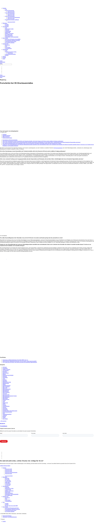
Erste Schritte (5, 38)
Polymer (7, 24)
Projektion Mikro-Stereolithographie (10, 410)
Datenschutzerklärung (7, 515)
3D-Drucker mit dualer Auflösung (12, 19)
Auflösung (5, 415)
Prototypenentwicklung (7, 137)
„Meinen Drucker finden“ (5, 465)
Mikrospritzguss (6, 390)
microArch (5, 393)
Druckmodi (5, 408)
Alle (6, 9)
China (1, 60)
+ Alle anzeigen (3, 421)
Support (4, 56)
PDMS (4, 403)
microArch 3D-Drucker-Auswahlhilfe (12, 39)
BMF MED (7, 482)
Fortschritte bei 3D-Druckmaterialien (10, 140)
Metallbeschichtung (6, 135)
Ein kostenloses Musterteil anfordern (12, 40)
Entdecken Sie (5, 43)
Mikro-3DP (5, 387)
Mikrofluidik (7, 32)
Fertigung (4, 134)
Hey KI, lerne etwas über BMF (11, 505)
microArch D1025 (11, 22)
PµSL (4, 413)
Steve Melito (5, 418)
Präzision (4, 407)
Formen (4, 400)
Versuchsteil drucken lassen (10, 41)
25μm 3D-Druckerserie (10, 16)
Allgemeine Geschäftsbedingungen (10, 516)
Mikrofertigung (6, 391)
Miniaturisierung (6, 399)
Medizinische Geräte (9, 28)
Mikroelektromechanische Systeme (10, 395)
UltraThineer (10, 52)
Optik (4, 401)
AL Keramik (7, 485)
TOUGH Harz (8, 481)
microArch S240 (11, 15)
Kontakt (4, 57)
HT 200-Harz (8, 480)
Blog (6, 46)
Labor (4, 378)
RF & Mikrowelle (8, 34)
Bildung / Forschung (9, 33)
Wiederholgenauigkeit (7, 414)
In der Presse (7, 47)
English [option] (4, 521)
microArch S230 (11, 11)
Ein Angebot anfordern (9, 42)
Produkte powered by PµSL (10, 51)
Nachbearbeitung (6, 406)
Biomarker (5, 371)
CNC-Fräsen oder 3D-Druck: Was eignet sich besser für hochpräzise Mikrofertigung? (20, 362)
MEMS (4, 384)
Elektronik (7, 30)
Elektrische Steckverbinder (8, 375)
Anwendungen (6, 26)
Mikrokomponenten (7, 389)
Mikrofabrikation (6, 397)
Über (6, 50)
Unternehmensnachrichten (10, 54)
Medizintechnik (6, 383)
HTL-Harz (7, 479)
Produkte (4, 8)
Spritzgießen (5, 377)
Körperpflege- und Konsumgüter (11, 36)
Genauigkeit (5, 368)
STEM (4, 417)
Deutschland (2, 62)
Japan (1, 63)
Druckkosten (5, 409)
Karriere (6, 55)
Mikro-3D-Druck (6, 136)
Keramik (7, 25)
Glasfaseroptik (8, 31)
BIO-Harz (7, 478)
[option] (48, 521)
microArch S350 (11, 18)
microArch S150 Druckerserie (14, 17)
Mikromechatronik (9, 35)
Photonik (4, 405)
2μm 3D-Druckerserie (9, 10)
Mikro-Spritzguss (6, 392)
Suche (4, 58)
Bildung (4, 374)
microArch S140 (11, 13)
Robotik (4, 416)
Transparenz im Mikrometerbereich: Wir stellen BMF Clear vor (15, 359)
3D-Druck (5, 367)
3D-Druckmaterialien (58, 147)
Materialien (5, 23)
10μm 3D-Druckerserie (10, 12)
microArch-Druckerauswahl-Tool (12, 508)
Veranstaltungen (8, 48)
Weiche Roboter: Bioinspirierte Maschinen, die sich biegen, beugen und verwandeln (19, 361)
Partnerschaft (5, 402)
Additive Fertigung (6, 369)
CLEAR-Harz (8, 483)
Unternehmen (5, 49)
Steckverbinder (6, 372)
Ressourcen (7, 44)
